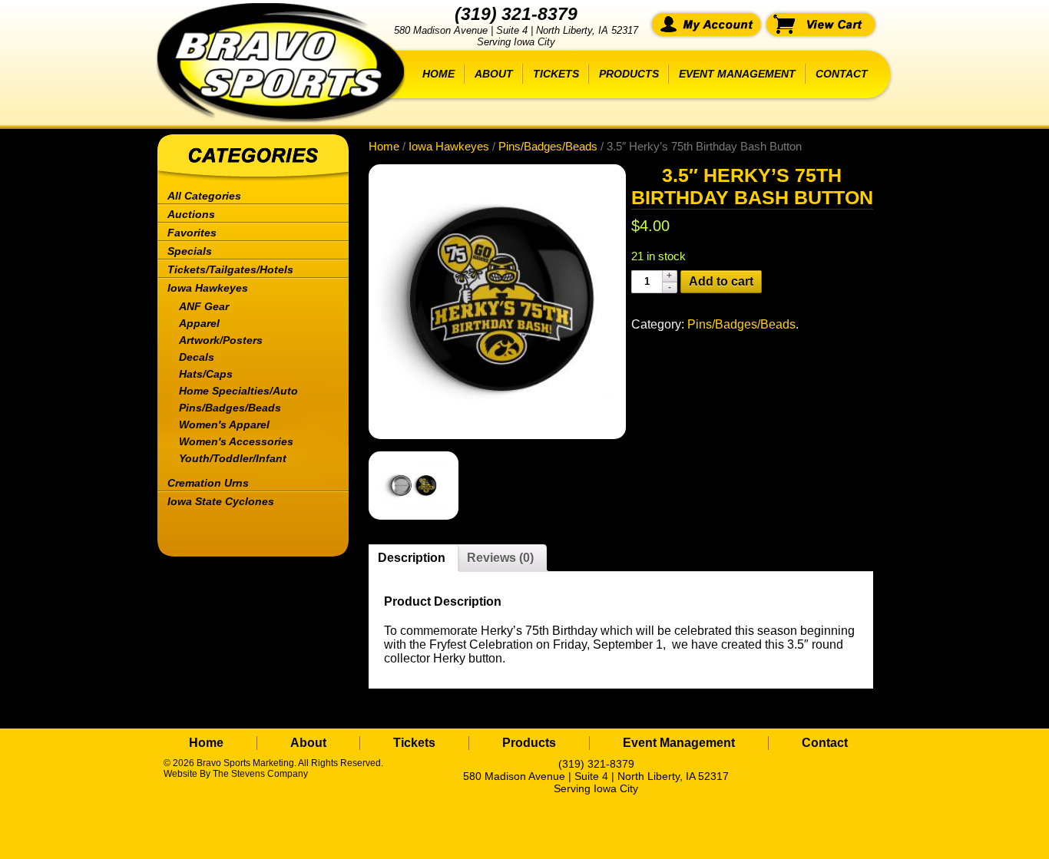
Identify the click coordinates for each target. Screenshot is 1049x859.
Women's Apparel (224, 424)
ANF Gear (204, 306)
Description (411, 557)
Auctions (191, 214)
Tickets (556, 74)
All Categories (204, 196)
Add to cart (721, 281)
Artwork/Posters (221, 340)
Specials (189, 251)
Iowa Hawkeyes (207, 288)
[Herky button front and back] (406, 485)
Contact (842, 74)
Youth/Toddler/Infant (232, 458)
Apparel (199, 323)
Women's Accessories (236, 441)
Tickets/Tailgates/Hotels (230, 269)
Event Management (737, 74)
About (494, 74)
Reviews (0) (500, 557)
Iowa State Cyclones (220, 501)
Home (438, 74)
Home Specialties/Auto (238, 391)
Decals (196, 357)
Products (629, 74)
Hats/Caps (206, 374)
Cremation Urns (208, 483)
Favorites (192, 232)
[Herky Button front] (490, 301)
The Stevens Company (260, 773)
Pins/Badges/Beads (230, 407)
